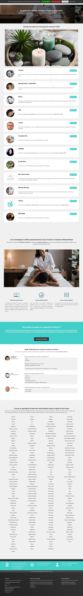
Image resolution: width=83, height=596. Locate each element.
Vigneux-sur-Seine (70, 508)
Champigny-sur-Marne (13, 479)
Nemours (51, 450)
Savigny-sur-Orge (69, 467)
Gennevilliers (32, 445)
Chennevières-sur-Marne (13, 498)
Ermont (32, 416)
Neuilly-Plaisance (50, 452)
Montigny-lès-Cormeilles (51, 436)
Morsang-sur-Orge (51, 445)
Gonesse (32, 452)
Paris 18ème (51, 503)
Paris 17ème (51, 500)
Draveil (13, 541)
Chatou (13, 491)
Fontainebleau (32, 426)
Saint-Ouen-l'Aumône (69, 452)
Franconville (32, 433)
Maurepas (32, 546)
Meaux (32, 548)
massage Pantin (33, 587)
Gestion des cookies (9, 590)
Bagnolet (13, 440)
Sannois (69, 457)
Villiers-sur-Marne (69, 532)
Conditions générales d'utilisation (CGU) (12, 587)
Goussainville (32, 455)
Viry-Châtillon (69, 536)
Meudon (51, 419)
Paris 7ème (51, 524)
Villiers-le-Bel (69, 529)
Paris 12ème (51, 488)
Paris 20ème (51, 510)
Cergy (13, 476)
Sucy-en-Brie (69, 481)
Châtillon (13, 488)
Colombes (13, 515)
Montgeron (51, 431)
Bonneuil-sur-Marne (13, 455)
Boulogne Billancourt (13, 457)
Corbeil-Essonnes (13, 522)
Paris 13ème (51, 491)
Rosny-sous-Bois (69, 424)
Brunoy (13, 467)
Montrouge (51, 443)
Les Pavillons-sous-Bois (32, 512)
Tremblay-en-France (69, 496)
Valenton (70, 498)
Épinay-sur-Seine (13, 548)
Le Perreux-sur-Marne (32, 493)
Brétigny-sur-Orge (13, 462)
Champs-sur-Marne (13, 481)
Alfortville (13, 419)
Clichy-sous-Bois (13, 512)
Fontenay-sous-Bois (32, 431)
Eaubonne (13, 544)
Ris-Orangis (69, 416)
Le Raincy (32, 503)
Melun (51, 416)
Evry (32, 421)
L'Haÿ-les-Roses (32, 520)
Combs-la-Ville (13, 517)
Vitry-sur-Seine (70, 539)
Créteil (13, 532)
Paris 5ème (51, 520)
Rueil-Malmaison (69, 426)
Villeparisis (70, 522)
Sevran (69, 472)
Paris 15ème (51, 496)
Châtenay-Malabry (13, 486)
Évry (32, 424)
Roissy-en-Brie (70, 419)
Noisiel (51, 462)
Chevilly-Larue (13, 500)
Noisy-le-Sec (51, 467)
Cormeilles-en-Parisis (13, 524)
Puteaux (51, 546)
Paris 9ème (51, 529)
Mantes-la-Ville (32, 541)
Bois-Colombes (13, 448)
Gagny (32, 438)
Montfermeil (50, 428)
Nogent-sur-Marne (51, 460)
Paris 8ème (51, 527)
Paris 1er (51, 508)
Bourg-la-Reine (13, 460)
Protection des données (9, 588)
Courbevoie (13, 529)
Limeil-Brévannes (32, 522)
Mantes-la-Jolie (32, 539)
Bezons (13, 443)
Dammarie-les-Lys (13, 534)
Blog (6, 585)
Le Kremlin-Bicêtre (32, 488)
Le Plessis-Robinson (32, 496)
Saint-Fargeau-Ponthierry (69, 438)
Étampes (32, 419)
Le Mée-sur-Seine (32, 491)
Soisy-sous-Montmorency (69, 476)
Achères (13, 416)
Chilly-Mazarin (13, 503)
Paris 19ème (51, 505)
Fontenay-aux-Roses (32, 428)
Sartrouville (69, 462)
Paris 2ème (51, 512)
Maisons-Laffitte (32, 534)
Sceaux (69, 469)
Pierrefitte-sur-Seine (51, 532)
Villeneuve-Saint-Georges (69, 520)
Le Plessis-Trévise (32, 498)
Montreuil (51, 440)
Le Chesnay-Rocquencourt (32, 486)
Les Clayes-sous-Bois (32, 505)
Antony (13, 421)
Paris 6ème (51, 522)
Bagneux (13, 438)
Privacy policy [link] (72, 1)
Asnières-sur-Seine (13, 428)
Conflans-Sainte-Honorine (13, 520)
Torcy (70, 491)
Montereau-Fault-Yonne (51, 426)
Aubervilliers (13, 433)
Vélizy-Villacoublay (70, 503)
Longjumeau (32, 529)
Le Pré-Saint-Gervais (32, 500)
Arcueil (13, 424)
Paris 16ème (51, 498)
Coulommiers (13, 527)
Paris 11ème (51, 486)
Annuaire (6, 582)
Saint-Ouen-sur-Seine (69, 455)
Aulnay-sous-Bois (13, 436)
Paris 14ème (51, 493)
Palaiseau (51, 479)
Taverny (69, 486)
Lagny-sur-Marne (32, 479)
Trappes (69, 493)
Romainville (69, 421)
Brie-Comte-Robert (13, 464)
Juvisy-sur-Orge (32, 472)
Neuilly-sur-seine (50, 457)
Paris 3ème (51, 515)
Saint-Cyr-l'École (69, 431)
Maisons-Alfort (32, 532)
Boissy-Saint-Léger (13, 450)
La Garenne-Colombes (32, 476)
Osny (51, 474)
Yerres (69, 541)
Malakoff (32, 536)
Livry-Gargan (32, 524)
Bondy (13, 452)
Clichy (13, 510)
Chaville (13, 493)
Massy (32, 544)
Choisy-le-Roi (13, 505)
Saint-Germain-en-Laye (70, 440)
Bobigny (13, 445)
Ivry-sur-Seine (32, 467)
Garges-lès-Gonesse (32, 443)
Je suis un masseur (41, 339)
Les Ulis (32, 515)
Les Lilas (32, 508)
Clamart (13, 508)
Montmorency (51, 438)
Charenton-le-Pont (13, 484)
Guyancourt (32, 457)
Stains (69, 479)
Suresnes (70, 484)
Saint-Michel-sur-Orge (69, 450)
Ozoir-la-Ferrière (51, 476)
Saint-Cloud (69, 428)
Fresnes (32, 436)
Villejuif (69, 510)
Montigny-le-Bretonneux (51, 433)
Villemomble (69, 512)
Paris (51, 481)
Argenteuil (13, 426)
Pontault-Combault (51, 539)
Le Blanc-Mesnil (32, 481)
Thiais (69, 488)
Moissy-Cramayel (51, 424)
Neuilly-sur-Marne (51, 455)
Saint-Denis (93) (69, 433)
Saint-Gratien (69, 443)
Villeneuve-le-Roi (69, 517)
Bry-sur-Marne (13, 469)
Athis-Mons (13, 431)
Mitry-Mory (51, 421)
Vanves (69, 500)
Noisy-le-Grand (51, 464)
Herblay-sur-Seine (32, 460)
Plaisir (51, 534)
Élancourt (13, 546)
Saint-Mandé (69, 445)
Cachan (13, 474)
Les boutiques (7, 583)
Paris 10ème (51, 484)
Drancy (13, 539)
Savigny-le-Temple (70, 464)
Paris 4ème (51, 517)
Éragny (13, 551)
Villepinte (70, 524)
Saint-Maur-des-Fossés (70, 448)
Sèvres (69, 474)
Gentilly (32, 448)
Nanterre (51, 448)
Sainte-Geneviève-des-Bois (69, 436)
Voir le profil (73, 70)
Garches (32, 440)
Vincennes (70, 534)
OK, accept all (46, 1)
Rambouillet (50, 548)
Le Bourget (32, 484)
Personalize (65, 1)
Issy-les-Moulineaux (32, 464)
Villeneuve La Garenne (69, 515)
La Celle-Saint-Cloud (32, 474)
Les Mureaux (32, 510)
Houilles (32, 462)
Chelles (13, 496)
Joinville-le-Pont (32, 469)
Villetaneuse (69, 527)
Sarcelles (70, 460)
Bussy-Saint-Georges (13, 472)
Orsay (51, 472)
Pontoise (51, 541)
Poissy (51, 536)
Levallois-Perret (32, 517)
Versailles (70, 505)
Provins (50, 544)
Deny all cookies (56, 1)
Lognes (32, 527)
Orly (51, 469)
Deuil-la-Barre (13, 536)
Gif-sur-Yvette (32, 450)
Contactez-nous (8, 591)
